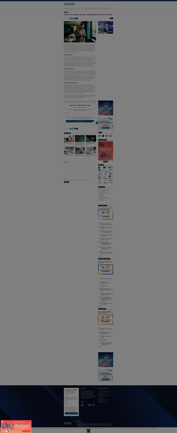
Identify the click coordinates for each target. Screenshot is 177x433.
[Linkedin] (75, 18)
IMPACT (95, 8)
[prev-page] (64, 158)
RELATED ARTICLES (67, 133)
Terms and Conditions (117, 428)
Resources (74, 0)
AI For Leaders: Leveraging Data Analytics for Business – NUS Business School (106, 248)
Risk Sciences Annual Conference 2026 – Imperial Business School (106, 232)
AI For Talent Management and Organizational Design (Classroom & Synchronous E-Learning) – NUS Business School (107, 299)
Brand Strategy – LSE (104, 286)
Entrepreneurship (66, 12)
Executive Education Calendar (103, 198)
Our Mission (78, 0)
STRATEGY (77, 8)
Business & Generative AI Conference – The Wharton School (107, 239)
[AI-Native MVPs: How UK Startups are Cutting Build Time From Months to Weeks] (91, 138)
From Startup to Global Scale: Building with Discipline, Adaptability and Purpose (91, 155)
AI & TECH (72, 8)
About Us (67, 0)
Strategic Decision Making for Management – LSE (105, 283)
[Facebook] (70, 18)
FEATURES (104, 8)
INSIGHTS (99, 8)
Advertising (96, 0)
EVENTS (109, 8)
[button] (112, 0)
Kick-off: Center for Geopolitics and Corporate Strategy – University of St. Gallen (107, 253)
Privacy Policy (110, 428)
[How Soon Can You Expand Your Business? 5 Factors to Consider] (69, 150)
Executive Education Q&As (103, 197)
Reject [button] (89, 431)
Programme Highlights (102, 191)
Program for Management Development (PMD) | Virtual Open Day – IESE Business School (106, 243)
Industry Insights (101, 194)
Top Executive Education (91, 0)
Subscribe (82, 0)
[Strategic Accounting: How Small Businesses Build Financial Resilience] (80, 150)
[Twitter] (73, 18)
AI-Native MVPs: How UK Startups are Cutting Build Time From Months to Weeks (91, 143)
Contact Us (104, 0)
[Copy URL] (77, 18)
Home (64, 0)
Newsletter (85, 0)
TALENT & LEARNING (88, 8)
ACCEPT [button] (88, 429)
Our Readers (71, 0)
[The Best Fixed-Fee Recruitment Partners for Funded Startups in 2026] (69, 138)
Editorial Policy (100, 0)
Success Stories (101, 195)
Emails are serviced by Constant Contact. (82, 118)
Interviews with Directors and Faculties (104, 193)
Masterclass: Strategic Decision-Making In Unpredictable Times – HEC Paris (107, 289)
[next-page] (66, 158)
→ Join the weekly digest (80, 121)
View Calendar (100, 256)
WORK (82, 8)
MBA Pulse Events (101, 402)
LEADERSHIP (66, 8)
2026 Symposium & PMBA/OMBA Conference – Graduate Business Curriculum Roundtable (106, 343)
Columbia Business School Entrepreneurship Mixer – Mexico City (107, 224)
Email (67, 112)
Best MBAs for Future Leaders (103, 190)
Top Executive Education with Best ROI (104, 391)
